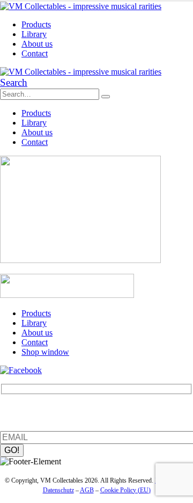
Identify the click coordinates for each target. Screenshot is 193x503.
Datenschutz (58, 490)
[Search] (105, 96)
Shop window (45, 351)
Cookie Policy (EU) (125, 490)
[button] (13, 82)
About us (37, 43)
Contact (34, 53)
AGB (87, 490)
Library (34, 34)
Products (36, 24)
